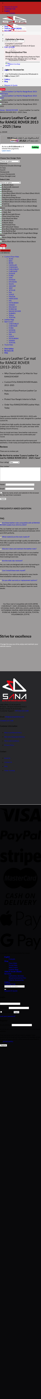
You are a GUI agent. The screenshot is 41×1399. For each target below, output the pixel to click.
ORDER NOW (5, 250)
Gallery (7, 79)
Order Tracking (9, 770)
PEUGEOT (13, 307)
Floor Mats (13, 963)
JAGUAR (12, 286)
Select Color (5, 179)
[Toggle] (1, 523)
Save (3, 89)
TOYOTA (12, 317)
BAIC (11, 261)
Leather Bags (9, 319)
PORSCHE (13, 309)
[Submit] (5, 989)
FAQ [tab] (6, 353)
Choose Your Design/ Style (10, 158)
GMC (11, 277)
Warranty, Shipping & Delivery (14, 737)
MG (10, 301)
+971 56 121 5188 (22, 711)
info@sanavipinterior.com (14, 717)
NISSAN (12, 305)
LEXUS (11, 294)
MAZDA (12, 296)
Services (7, 30)
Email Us (7, 758)
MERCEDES (13, 298)
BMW (11, 263)
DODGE (12, 273)
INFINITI (12, 332)
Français (12, 13)
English (7, 11)
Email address (5, 1025)
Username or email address (10, 1001)
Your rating (4, 462)
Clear (3, 246)
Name (2, 484)
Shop (6, 26)
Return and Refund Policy (13, 733)
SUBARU (12, 313)
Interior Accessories (16, 980)
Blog (6, 81)
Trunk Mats (8, 345)
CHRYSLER (13, 271)
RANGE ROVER (12, 110)
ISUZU (11, 284)
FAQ (5, 766)
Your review (5, 466)
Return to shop (14, 64)
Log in (16, 1012)
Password (4, 1008)
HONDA (12, 280)
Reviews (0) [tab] (8, 351)
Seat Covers (8, 322)
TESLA (11, 315)
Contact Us (8, 762)
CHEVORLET (14, 269)
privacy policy (8, 1041)
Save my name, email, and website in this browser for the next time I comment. (19, 494)
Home (2, 110)
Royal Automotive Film (17, 978)
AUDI (11, 259)
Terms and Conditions (11, 741)
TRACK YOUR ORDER (13, 28)
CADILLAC (13, 265)
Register (3, 1045)
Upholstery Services (16, 976)
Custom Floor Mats (11, 257)
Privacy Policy (9, 745)
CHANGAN (13, 267)
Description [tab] (9, 348)
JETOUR (12, 290)
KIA (10, 292)
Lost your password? (7, 1016)
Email (2, 488)
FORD (11, 275)
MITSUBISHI (13, 303)
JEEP (11, 288)
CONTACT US (9, 9)
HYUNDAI (13, 282)
